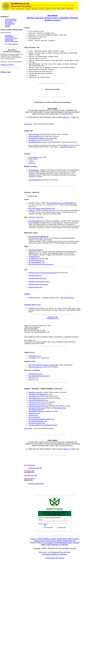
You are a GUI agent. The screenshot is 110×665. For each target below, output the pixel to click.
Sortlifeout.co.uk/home (7, 65)
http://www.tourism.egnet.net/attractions (41, 264)
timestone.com (33, 415)
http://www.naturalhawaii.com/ (38, 421)
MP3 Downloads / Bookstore (10, 24)
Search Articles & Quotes (47, 539)
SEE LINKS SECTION (30, 475)
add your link (28, 124)
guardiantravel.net (34, 256)
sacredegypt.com (34, 258)
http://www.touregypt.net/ (36, 260)
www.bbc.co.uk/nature (35, 392)
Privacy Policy (73, 539)
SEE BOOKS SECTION (35, 468)
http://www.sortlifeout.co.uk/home (54, 554)
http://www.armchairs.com (37, 423)
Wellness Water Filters (63, 543)
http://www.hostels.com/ (35, 287)
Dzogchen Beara (34, 170)
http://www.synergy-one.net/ (37, 408)
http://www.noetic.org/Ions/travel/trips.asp (41, 419)
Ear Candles (49, 543)
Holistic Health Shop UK (65, 541)
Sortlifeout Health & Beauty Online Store (11, 19)
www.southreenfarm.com (36, 180)
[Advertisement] (68, 489)
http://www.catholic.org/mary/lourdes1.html (42, 208)
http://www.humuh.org (67, 298)
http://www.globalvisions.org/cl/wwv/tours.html (43, 425)
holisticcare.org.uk (34, 417)
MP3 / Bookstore (13, 44)
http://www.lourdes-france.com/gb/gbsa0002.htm (61, 203)
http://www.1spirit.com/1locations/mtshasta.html (42, 273)
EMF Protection (9, 37)
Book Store (62, 539)
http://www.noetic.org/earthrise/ (37, 278)
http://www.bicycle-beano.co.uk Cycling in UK (43, 138)
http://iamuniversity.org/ (35, 275)
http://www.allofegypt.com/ (37, 262)
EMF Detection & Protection (57, 544)
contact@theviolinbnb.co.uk (68, 147)
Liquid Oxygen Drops (11, 38)
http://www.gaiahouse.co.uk (37, 142)
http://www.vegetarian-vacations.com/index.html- (44, 365)
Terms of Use (39, 541)
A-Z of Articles (9, 22)
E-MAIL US (66, 117)
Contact (7, 26)
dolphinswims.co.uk (35, 356)
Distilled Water (9, 40)
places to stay (33, 196)
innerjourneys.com (34, 413)
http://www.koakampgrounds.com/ (38, 284)
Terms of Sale (50, 541)
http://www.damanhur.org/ (36, 221)
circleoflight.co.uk (34, 140)
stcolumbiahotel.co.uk (35, 157)
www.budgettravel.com (36, 374)
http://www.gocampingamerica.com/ (39, 281)
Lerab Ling (32, 210)
